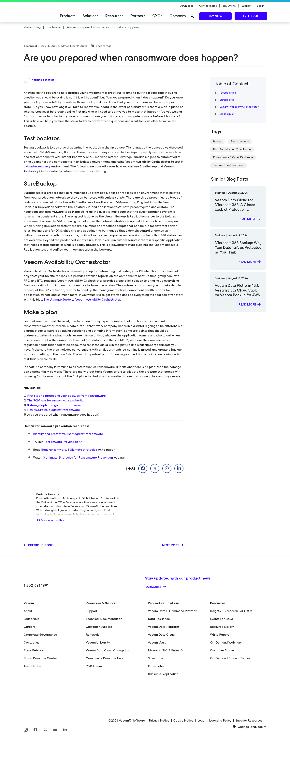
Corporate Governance (40, 634)
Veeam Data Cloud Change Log (108, 650)
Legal (201, 720)
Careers (29, 626)
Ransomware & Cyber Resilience (233, 157)
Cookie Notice (183, 720)
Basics (217, 141)
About (28, 611)
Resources (114, 16)
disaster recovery (38, 166)
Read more (247, 219)
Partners (138, 16)
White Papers (219, 634)
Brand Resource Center (40, 658)
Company (177, 16)
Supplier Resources (248, 720)
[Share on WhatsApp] (166, 468)
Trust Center (32, 666)
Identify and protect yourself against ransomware (68, 434)
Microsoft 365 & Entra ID (165, 650)
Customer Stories (222, 650)
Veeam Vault (157, 642)
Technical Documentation (104, 618)
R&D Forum (94, 666)
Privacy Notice (159, 720)
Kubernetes (156, 666)
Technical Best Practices (228, 165)
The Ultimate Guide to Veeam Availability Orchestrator (82, 299)
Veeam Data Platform (163, 626)
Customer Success (99, 626)
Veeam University (98, 642)
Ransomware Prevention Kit (63, 441)
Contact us (31, 642)
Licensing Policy (220, 720)
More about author (52, 520)
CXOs (157, 16)
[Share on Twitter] (154, 468)
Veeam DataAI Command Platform (172, 611)
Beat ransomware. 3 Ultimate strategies (69, 449)
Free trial (251, 16)
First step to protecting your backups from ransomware (66, 395)
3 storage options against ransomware (54, 405)
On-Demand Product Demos (230, 658)
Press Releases (34, 650)
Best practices (240, 141)
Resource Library (222, 626)
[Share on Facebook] (142, 468)
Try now (215, 16)
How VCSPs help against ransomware (53, 409)
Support (91, 611)
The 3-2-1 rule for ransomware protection (56, 400)
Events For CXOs (222, 618)
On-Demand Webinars (226, 642)
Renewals (92, 634)
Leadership (31, 618)
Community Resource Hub (104, 658)
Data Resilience (159, 618)
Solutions (90, 16)
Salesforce (155, 658)
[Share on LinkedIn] (178, 468)
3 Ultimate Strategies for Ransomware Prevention (78, 457)
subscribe (153, 586)
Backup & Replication (163, 674)
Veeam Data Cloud (161, 634)
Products (68, 16)
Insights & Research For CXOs (231, 611)
